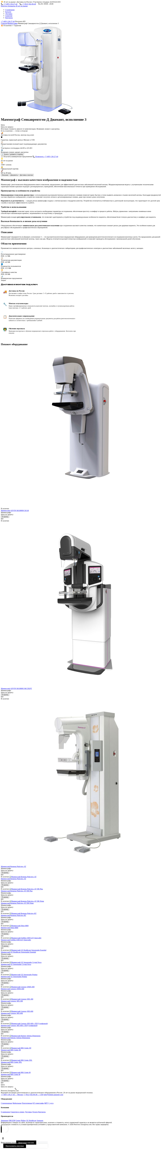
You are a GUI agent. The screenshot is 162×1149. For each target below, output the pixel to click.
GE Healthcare (31, 1120)
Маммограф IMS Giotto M (10, 1074)
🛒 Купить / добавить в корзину (12, 154)
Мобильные (17, 1103)
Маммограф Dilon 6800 (9, 928)
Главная (4, 23)
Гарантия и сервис (17, 1112)
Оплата (35, 1112)
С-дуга (50, 1103)
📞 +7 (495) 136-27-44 (9, 4)
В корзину (5, 517)
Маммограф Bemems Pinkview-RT (13, 915)
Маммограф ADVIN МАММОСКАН (15, 510)
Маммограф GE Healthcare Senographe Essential (18, 952)
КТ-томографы (38, 1103)
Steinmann (4, 1120)
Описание (5, 175)
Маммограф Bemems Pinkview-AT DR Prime (17, 903)
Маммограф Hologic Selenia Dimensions (15, 1038)
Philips (23, 1120)
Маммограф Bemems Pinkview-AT (13, 866)
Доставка (8, 14)
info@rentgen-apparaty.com (53, 1095)
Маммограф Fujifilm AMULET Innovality (16, 940)
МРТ (46, 1103)
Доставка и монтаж (26, 175)
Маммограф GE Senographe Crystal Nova (16, 964)
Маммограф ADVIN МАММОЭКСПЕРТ (16, 688)
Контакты (9, 18)
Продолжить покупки (15, 1146)
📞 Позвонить (20, 1089)
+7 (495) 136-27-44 (8, 21)
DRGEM (12, 1120)
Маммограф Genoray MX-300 (12, 1001)
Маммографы (12, 23)
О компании (10, 10)
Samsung (40, 1120)
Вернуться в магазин (26, 1142)
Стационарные (6, 1103)
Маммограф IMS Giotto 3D (11, 1050)
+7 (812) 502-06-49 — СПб (33, 1095)
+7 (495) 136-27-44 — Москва (12, 1095)
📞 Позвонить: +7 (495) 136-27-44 (45, 156)
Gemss (18, 1120)
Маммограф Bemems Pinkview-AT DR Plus (17, 891)
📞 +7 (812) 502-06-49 (28, 4)
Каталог (8, 12)
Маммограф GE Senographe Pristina (14, 977)
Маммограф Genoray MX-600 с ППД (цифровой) (19, 1025)
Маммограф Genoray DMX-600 (12, 989)
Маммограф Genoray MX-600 (12, 1013)
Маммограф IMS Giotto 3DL (11, 1062)
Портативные (27, 1103)
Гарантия (8, 16)
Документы (14, 175)
